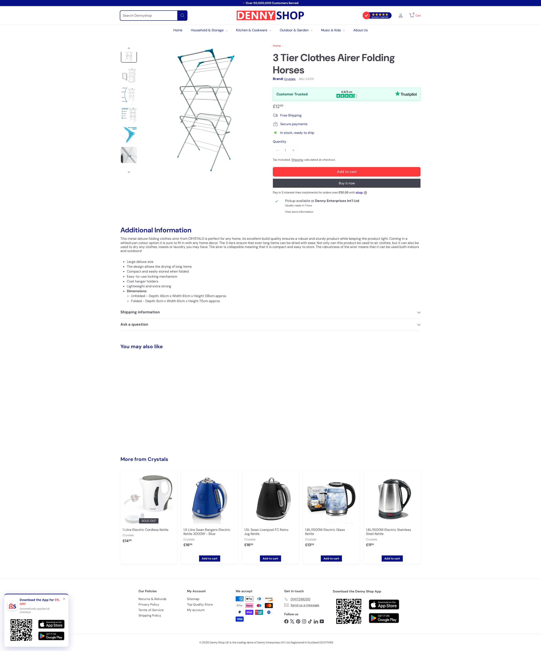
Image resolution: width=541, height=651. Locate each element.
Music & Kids (331, 30)
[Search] (182, 15)
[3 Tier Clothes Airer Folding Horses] (143, 395)
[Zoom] (204, 110)
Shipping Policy (149, 615)
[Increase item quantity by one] (293, 150)
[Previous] (128, 49)
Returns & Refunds (152, 599)
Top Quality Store (200, 604)
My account (196, 610)
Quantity (279, 142)
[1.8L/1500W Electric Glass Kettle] (331, 512)
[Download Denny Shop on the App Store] (384, 604)
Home (177, 30)
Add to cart (144, 436)
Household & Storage (207, 30)
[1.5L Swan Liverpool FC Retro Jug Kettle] (270, 512)
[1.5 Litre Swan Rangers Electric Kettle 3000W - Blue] (209, 512)
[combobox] (153, 15)
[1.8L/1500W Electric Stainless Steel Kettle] (392, 512)
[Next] (128, 171)
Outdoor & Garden (294, 30)
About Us (360, 30)
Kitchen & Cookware (252, 30)
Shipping (297, 160)
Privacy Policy (148, 604)
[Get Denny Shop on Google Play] (384, 618)
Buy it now (347, 183)
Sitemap (193, 599)
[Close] (64, 599)
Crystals (158, 459)
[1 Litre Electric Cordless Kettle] (148, 510)
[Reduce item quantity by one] (277, 150)
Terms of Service (151, 610)
